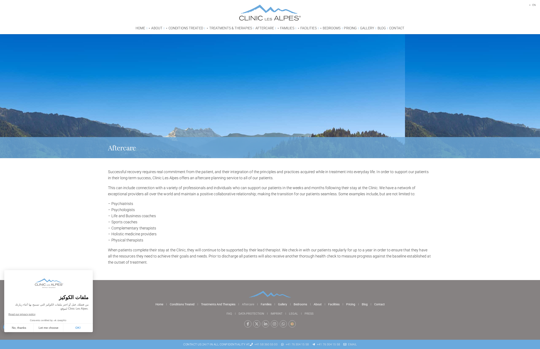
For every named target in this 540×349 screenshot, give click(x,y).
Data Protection (251, 313)
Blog (365, 304)
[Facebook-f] (247, 323)
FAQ (229, 313)
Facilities (334, 304)
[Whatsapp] (283, 323)
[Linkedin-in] (265, 323)
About (318, 304)
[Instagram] (274, 323)
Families (266, 304)
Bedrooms (300, 304)
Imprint (276, 313)
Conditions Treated (182, 304)
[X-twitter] (256, 323)
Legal (293, 313)
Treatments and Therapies (218, 304)
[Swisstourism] (292, 323)
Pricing (350, 304)
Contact (379, 304)
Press (309, 313)
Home (159, 304)
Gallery (282, 304)
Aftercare (248, 304)
